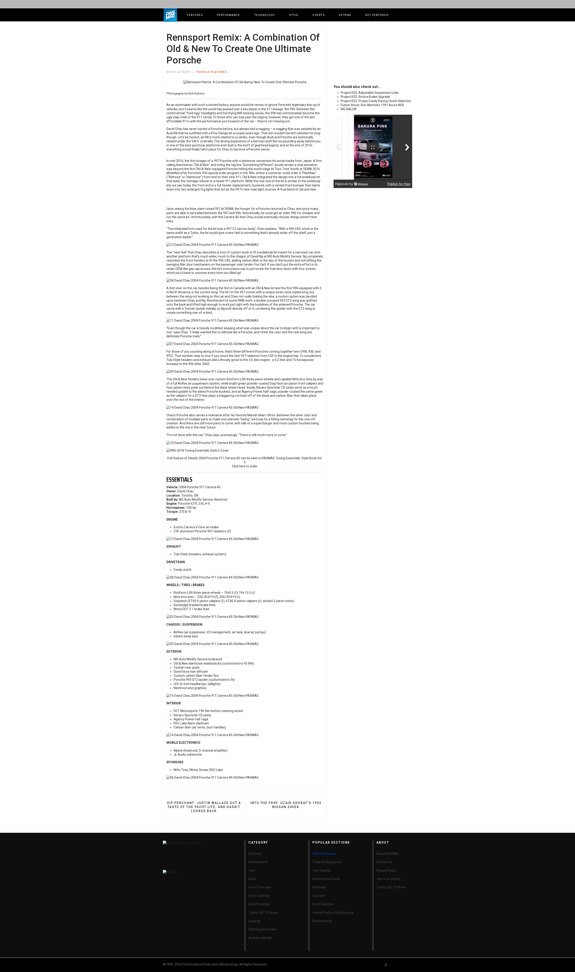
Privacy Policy (386, 870)
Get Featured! (377, 15)
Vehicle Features (211, 72)
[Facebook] (377, 965)
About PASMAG (387, 854)
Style (294, 15)
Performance (228, 15)
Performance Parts (326, 879)
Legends (254, 921)
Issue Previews (259, 904)
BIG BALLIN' (349, 109)
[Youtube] (394, 965)
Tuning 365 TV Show (263, 912)
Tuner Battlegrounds (327, 862)
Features (195, 15)
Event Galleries (322, 904)
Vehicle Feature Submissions (332, 912)
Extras (345, 15)
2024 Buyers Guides (262, 929)
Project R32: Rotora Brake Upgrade (365, 97)
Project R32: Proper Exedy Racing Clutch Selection (376, 101)
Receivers (319, 887)
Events (319, 15)
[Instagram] (410, 965)
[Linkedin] (402, 965)
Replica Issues (322, 921)
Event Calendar (259, 896)
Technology (264, 15)
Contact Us (384, 862)
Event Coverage (259, 887)
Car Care (318, 896)
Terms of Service (388, 879)
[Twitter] (385, 965)
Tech (251, 870)
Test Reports (321, 870)
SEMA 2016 (311, 169)
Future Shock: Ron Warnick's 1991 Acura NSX (372, 105)
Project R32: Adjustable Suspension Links (370, 92)
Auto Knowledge (260, 938)
